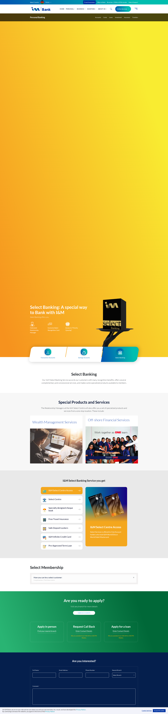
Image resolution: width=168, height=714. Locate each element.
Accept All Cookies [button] (159, 710)
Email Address (64, 670)
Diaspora (91, 9)
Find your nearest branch (47, 631)
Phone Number (91, 670)
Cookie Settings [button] (147, 710)
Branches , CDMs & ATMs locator (117, 2)
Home (62, 9)
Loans (111, 17)
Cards (105, 17)
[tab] (62, 490)
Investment (118, 17)
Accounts (98, 17)
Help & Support (133, 2)
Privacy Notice (81, 709)
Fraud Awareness (89, 2)
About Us (101, 9)
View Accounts (84, 613)
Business (80, 9)
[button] (46, 2)
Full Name (36, 670)
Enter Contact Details (84, 631)
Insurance (127, 17)
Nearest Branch (117, 670)
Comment (36, 686)
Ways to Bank (101, 2)
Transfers (135, 17)
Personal (70, 9)
